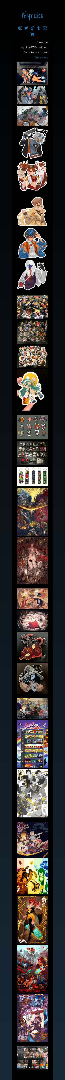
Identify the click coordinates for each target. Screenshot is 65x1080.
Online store (41, 58)
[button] (20, 28)
